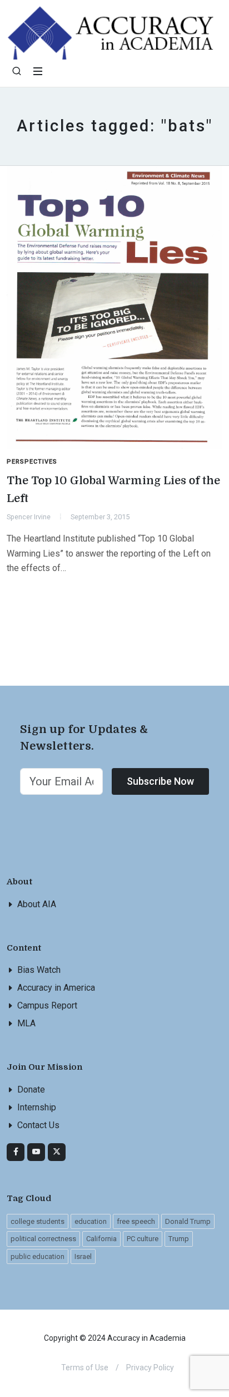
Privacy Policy (150, 1367)
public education (37, 1256)
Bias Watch (39, 970)
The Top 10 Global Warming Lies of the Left (113, 489)
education (90, 1221)
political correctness (43, 1238)
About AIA (36, 904)
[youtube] (36, 1152)
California (101, 1238)
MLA (26, 1023)
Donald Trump (188, 1221)
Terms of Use (84, 1367)
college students (37, 1221)
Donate (31, 1089)
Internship (36, 1107)
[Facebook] (15, 1152)
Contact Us (38, 1125)
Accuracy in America (56, 987)
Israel (83, 1256)
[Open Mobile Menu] (37, 71)
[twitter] (57, 1152)
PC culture (142, 1238)
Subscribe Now (160, 781)
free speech (136, 1221)
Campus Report (47, 1005)
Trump (178, 1238)
